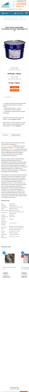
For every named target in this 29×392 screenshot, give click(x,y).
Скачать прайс (20, 13)
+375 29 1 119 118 (20, 5)
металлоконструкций (7, 146)
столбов (15, 147)
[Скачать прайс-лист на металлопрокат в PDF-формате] (15, 13)
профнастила (11, 149)
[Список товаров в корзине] (26, 13)
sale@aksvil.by (20, 6)
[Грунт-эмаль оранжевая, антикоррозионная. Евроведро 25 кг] (14, 62)
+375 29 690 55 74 (20, 2)
